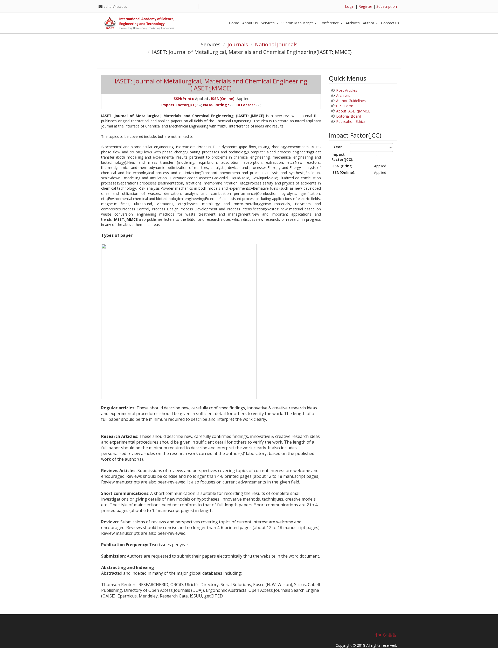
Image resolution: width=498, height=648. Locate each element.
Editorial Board (348, 116)
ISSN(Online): (343, 172)
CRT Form (344, 105)
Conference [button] (330, 22)
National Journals (276, 44)
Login (349, 6)
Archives (353, 22)
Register (365, 6)
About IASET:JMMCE (353, 111)
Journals (237, 44)
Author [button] (369, 22)
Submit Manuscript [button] (297, 22)
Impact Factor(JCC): (342, 157)
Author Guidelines (351, 100)
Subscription (386, 6)
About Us (250, 22)
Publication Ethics (350, 121)
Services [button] (268, 22)
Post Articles (346, 90)
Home (234, 22)
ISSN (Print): (342, 165)
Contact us (390, 22)
